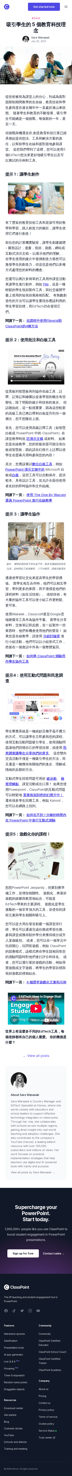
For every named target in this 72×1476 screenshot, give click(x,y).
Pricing (42, 1396)
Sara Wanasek (29, 1095)
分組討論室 (51, 636)
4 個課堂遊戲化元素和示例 (46, 982)
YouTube (9, 1435)
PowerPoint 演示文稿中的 (25, 469)
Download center (13, 1408)
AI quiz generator (13, 1354)
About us (43, 1389)
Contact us (44, 1402)
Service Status (47, 1430)
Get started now (44, 6)
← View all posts (36, 1056)
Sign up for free (23, 1253)
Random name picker (15, 1382)
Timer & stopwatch (14, 1375)
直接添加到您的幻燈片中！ (43, 795)
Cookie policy (46, 1423)
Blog (6, 1421)
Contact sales (54, 1253)
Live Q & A (12, 1361)
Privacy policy (46, 1409)
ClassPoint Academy (50, 1370)
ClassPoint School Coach (52, 1351)
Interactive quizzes (14, 1333)
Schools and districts (15, 1442)
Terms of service (48, 1416)
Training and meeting (15, 1448)
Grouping (11, 1368)
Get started (10, 1414)
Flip (46, 284)
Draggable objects (14, 1389)
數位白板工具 (42, 464)
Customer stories (13, 1428)
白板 (15, 475)
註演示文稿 (34, 439)
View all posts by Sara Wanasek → (33, 1172)
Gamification (10, 1340)
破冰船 (52, 779)
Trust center (45, 1437)
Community (45, 1333)
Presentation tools (14, 1347)
